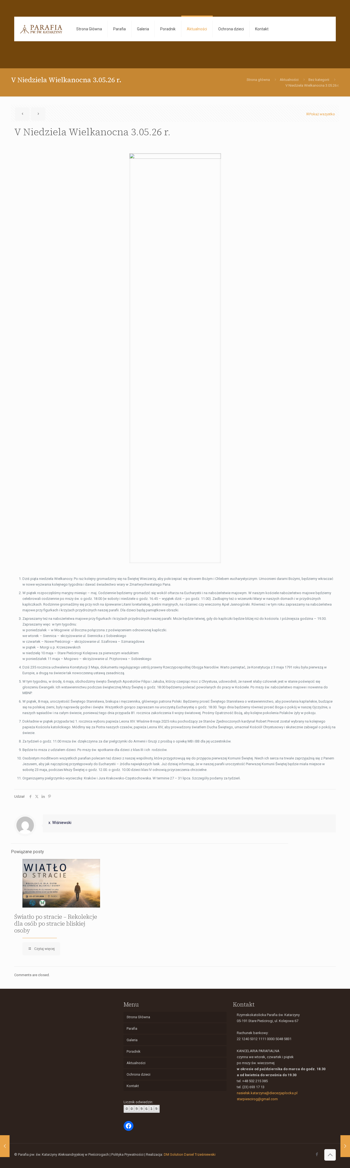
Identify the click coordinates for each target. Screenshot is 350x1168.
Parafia (132, 1028)
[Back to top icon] (330, 1155)
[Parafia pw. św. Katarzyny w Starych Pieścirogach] (41, 29)
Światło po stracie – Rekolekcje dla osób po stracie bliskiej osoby (55, 923)
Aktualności (289, 80)
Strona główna (258, 80)
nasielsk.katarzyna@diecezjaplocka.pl (267, 1093)
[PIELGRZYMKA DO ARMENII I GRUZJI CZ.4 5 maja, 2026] (5, 1146)
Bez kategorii (318, 80)
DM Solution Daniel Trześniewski (189, 1154)
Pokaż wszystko (322, 114)
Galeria (132, 1040)
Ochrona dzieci (138, 1074)
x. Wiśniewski (59, 822)
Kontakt (133, 1086)
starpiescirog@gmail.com (257, 1099)
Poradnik (134, 1051)
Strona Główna (138, 1017)
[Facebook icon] (317, 1154)
